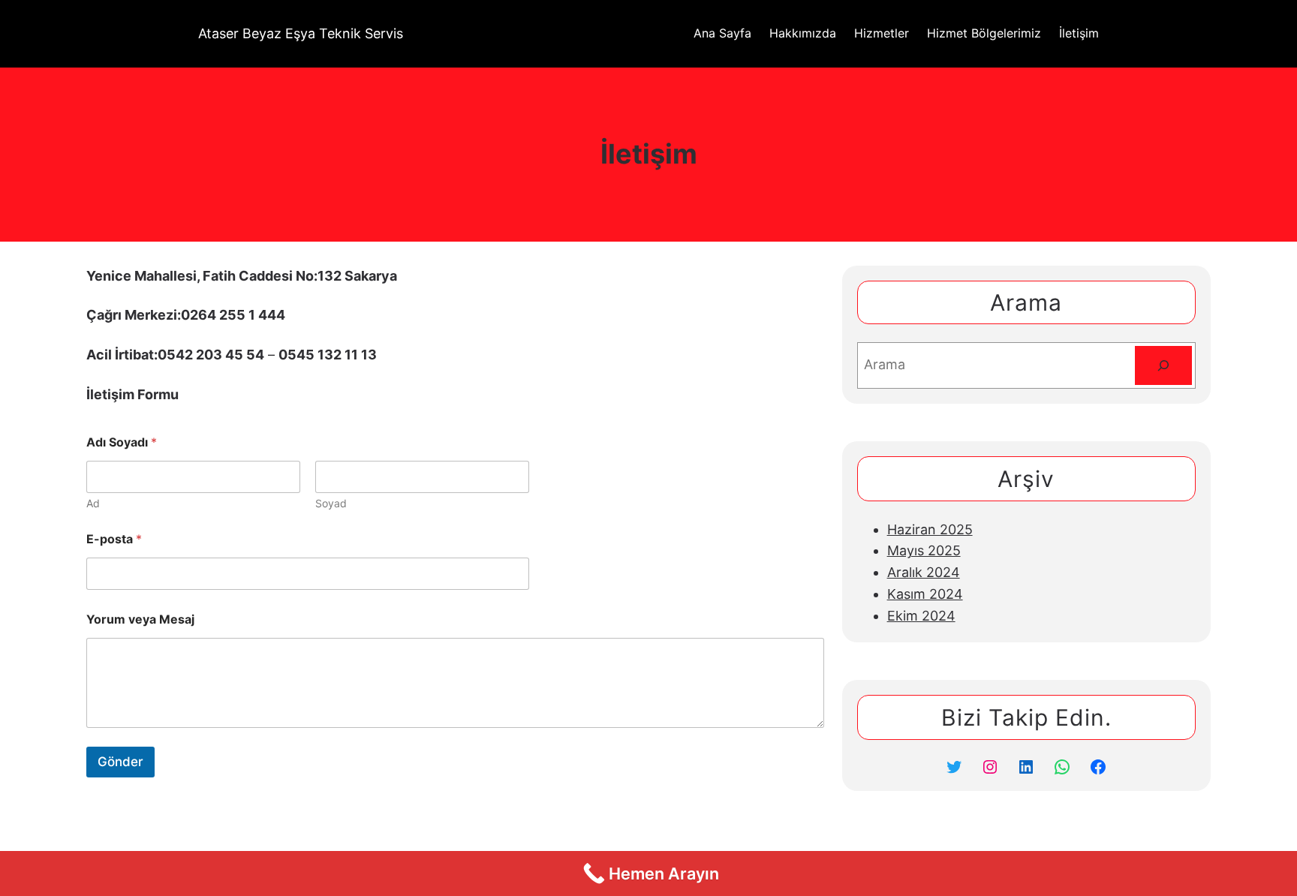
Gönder (120, 761)
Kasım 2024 (925, 594)
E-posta (114, 539)
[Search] (1163, 365)
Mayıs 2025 (924, 550)
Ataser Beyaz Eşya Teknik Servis (300, 33)
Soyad (331, 503)
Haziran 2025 (930, 529)
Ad (93, 503)
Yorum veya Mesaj (140, 619)
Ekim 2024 (921, 616)
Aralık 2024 (923, 572)
